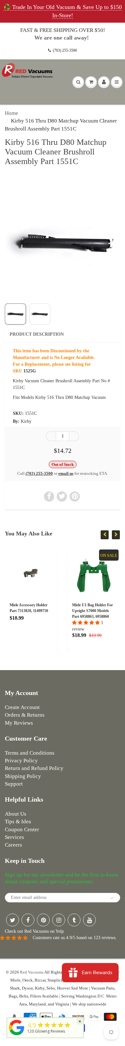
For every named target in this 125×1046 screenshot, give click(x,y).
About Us (15, 814)
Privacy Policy (21, 761)
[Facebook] (27, 920)
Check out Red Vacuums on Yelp (34, 931)
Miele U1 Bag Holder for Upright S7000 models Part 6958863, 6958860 (92, 611)
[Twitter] (12, 920)
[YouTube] (89, 920)
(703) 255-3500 (65, 50)
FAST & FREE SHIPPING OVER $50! (62, 30)
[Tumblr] (74, 920)
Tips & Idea (18, 821)
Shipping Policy (23, 776)
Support (14, 784)
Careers (13, 845)
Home (11, 113)
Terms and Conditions (29, 753)
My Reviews (19, 723)
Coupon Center (22, 829)
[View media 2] (39, 314)
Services (14, 837)
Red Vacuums (32, 972)
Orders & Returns (25, 715)
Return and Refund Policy (34, 768)
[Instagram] (58, 920)
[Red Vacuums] (16, 1035)
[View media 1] (15, 314)
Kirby (26, 421)
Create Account (22, 707)
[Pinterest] (43, 920)
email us (65, 473)
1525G (29, 371)
